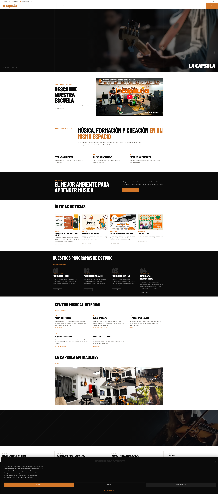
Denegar (109, 484)
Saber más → (57, 289)
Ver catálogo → (97, 346)
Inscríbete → (212, 5)
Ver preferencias (181, 484)
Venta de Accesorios (102, 336)
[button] (215, 462)
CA (213, 1)
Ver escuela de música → (59, 264)
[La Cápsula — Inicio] (10, 6)
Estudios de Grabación (140, 318)
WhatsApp (15, 1)
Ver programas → (59, 327)
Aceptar (38, 484)
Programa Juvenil (121, 275)
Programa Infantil (93, 275)
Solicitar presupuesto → (61, 346)
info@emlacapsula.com (26, 1)
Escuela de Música (63, 318)
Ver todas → (58, 211)
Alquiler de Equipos (63, 336)
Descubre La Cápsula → (130, 189)
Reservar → (132, 327)
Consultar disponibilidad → (100, 327)
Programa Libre (61, 275)
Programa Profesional (146, 277)
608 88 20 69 (7, 1)
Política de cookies (109, 490)
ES (210, 1)
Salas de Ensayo (100, 318)
